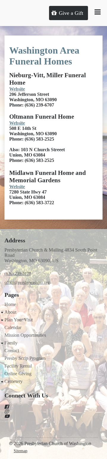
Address (14, 240)
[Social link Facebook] (46, 406)
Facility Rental (18, 365)
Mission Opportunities (25, 335)
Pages (11, 294)
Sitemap (20, 451)
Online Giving (18, 373)
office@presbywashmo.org (27, 282)
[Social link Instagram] (46, 411)
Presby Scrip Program (24, 358)
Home (10, 304)
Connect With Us (26, 395)
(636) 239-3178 (17, 273)
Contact (11, 350)
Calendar (12, 327)
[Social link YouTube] (46, 416)
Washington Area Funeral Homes (44, 56)
